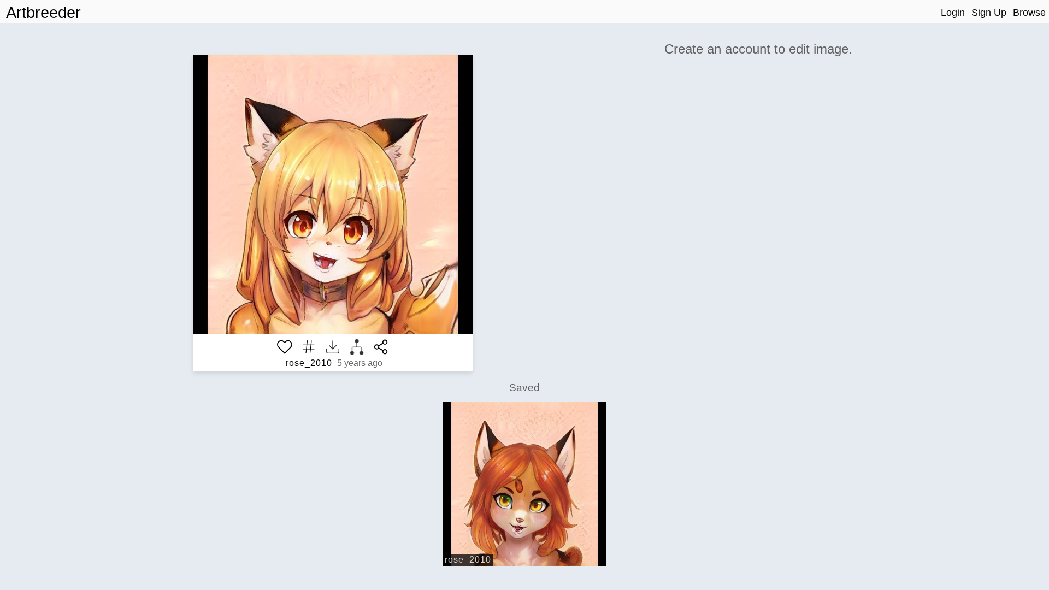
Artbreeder (43, 12)
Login (953, 12)
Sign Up (988, 12)
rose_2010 (309, 363)
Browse (1029, 12)
